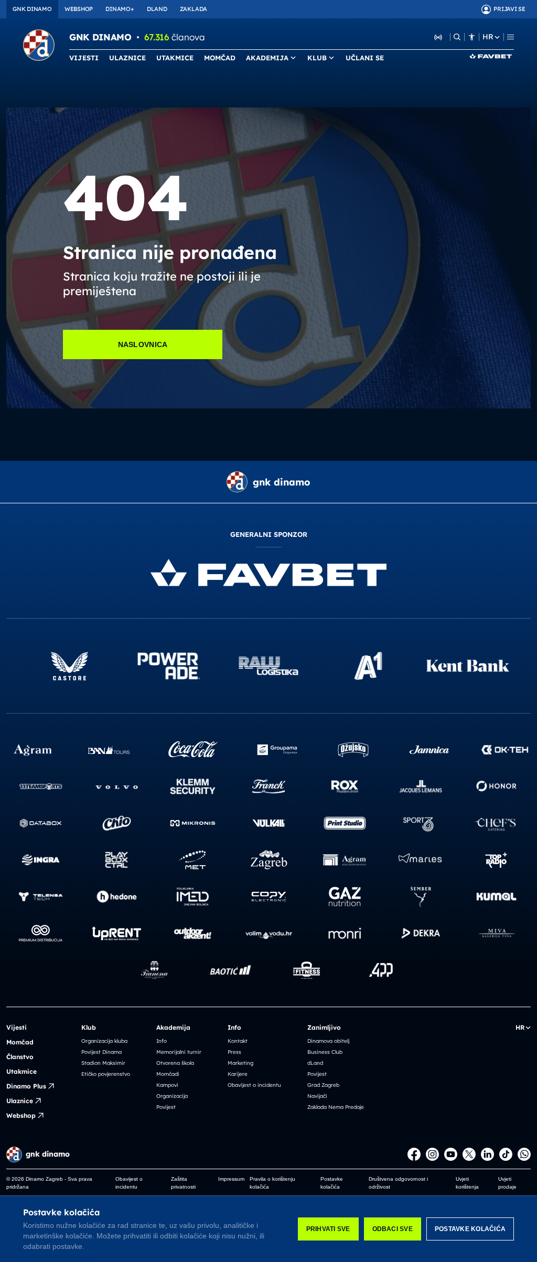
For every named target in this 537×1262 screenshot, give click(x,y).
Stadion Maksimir (103, 1063)
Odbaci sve (392, 1229)
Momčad (20, 1042)
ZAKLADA (193, 9)
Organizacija (172, 1096)
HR (487, 37)
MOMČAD (219, 57)
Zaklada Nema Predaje (335, 1107)
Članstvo (20, 1057)
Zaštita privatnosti (183, 1183)
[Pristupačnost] (471, 37)
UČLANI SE (365, 57)
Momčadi (167, 1074)
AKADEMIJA (267, 57)
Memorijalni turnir (178, 1052)
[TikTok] (505, 1154)
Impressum (231, 1179)
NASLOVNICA (143, 344)
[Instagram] (432, 1154)
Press (234, 1052)
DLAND (157, 9)
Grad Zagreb (323, 1085)
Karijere (238, 1074)
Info (161, 1041)
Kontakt (238, 1041)
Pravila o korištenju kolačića (272, 1183)
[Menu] (510, 37)
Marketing (240, 1063)
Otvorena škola (175, 1063)
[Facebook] (414, 1154)
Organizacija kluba (104, 1041)
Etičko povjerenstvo (105, 1074)
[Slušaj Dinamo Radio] (438, 37)
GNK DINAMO (32, 9)
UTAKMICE (175, 57)
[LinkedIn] (487, 1154)
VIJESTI (84, 57)
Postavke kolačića (470, 1229)
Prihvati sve (328, 1229)
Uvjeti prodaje (507, 1183)
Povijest (166, 1107)
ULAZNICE (127, 57)
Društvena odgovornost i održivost (398, 1183)
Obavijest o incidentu (254, 1085)
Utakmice (21, 1071)
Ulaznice (19, 1101)
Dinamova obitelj (328, 1041)
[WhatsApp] (524, 1154)
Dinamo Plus (26, 1086)
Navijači (317, 1096)
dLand (315, 1063)
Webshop (21, 1115)
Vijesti (16, 1027)
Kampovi (167, 1085)
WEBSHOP (79, 9)
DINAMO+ (119, 9)
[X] (469, 1154)
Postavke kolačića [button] (331, 1183)
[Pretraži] (457, 37)
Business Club (324, 1052)
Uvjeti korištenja (467, 1183)
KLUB (317, 57)
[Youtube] (450, 1154)
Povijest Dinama (101, 1052)
